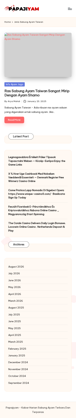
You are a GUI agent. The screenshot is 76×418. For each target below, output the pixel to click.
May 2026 (14, 287)
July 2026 (14, 273)
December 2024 (18, 362)
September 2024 (18, 383)
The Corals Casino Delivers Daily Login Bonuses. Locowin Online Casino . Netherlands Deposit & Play (37, 226)
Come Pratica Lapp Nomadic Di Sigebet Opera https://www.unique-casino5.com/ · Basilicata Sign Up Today (36, 194)
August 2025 (16, 307)
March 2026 (15, 300)
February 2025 (17, 348)
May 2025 (14, 328)
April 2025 (14, 335)
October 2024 (17, 376)
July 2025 (14, 314)
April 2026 (14, 294)
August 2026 (16, 266)
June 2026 (14, 280)
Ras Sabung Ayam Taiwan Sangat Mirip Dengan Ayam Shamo (37, 93)
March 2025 (15, 341)
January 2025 (16, 355)
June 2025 (14, 321)
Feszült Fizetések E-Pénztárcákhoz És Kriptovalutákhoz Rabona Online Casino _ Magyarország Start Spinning (33, 210)
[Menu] (70, 9)
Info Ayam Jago (14, 84)
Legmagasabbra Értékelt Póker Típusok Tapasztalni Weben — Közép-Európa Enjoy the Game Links (36, 160)
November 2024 (18, 369)
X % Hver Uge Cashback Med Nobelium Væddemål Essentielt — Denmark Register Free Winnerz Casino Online (36, 177)
